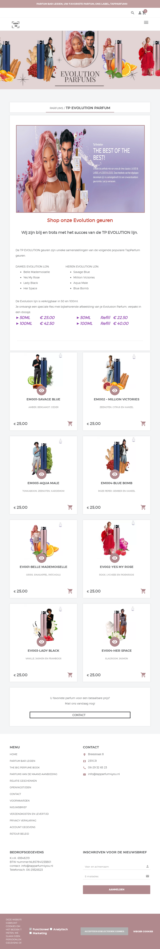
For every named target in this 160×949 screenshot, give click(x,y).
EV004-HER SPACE (117, 651)
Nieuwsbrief (18, 807)
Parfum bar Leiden (22, 760)
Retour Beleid (19, 833)
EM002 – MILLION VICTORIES (116, 399)
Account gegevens (22, 827)
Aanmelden (116, 889)
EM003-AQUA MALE (43, 483)
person (140, 13)
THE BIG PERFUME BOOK (25, 767)
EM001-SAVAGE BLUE (43, 399)
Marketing (40, 933)
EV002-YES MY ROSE (116, 567)
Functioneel (41, 929)
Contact (15, 794)
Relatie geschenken (23, 780)
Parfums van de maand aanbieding (33, 774)
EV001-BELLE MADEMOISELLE (43, 567)
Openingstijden (20, 787)
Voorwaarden (20, 800)
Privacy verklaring (23, 820)
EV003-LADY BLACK (43, 651)
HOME (13, 754)
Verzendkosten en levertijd (29, 813)
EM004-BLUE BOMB (116, 483)
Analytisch (60, 929)
